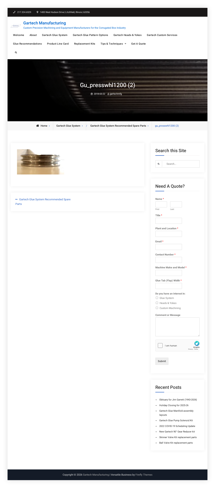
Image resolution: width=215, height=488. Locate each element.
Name (159, 199)
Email (159, 241)
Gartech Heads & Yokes (127, 35)
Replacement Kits (84, 44)
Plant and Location (166, 228)
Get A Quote (138, 44)
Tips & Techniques (112, 44)
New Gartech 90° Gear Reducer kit (177, 431)
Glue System (167, 298)
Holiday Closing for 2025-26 (173, 405)
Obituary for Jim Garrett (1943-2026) (178, 399)
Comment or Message (167, 315)
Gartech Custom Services (162, 35)
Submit (162, 361)
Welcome (18, 35)
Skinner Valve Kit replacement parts (178, 437)
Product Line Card (58, 44)
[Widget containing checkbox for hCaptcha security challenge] (177, 345)
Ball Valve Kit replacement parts (176, 443)
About (33, 35)
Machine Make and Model (171, 267)
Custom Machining (170, 308)
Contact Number (165, 254)
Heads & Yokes (168, 303)
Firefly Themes (144, 475)
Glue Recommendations (27, 44)
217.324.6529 (24, 12)
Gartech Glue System (55, 35)
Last (172, 209)
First (157, 209)
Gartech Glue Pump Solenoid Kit (176, 420)
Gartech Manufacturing (44, 23)
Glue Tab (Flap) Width (168, 280)
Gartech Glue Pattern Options (90, 35)
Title (158, 215)
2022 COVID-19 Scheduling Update (177, 426)
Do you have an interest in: (170, 293)
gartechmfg (116, 94)
